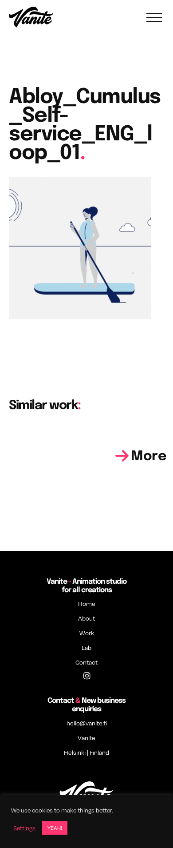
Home (86, 603)
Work (86, 633)
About (86, 618)
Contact (86, 662)
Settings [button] (24, 828)
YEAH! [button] (54, 827)
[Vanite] (31, 18)
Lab (86, 647)
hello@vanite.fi (87, 723)
